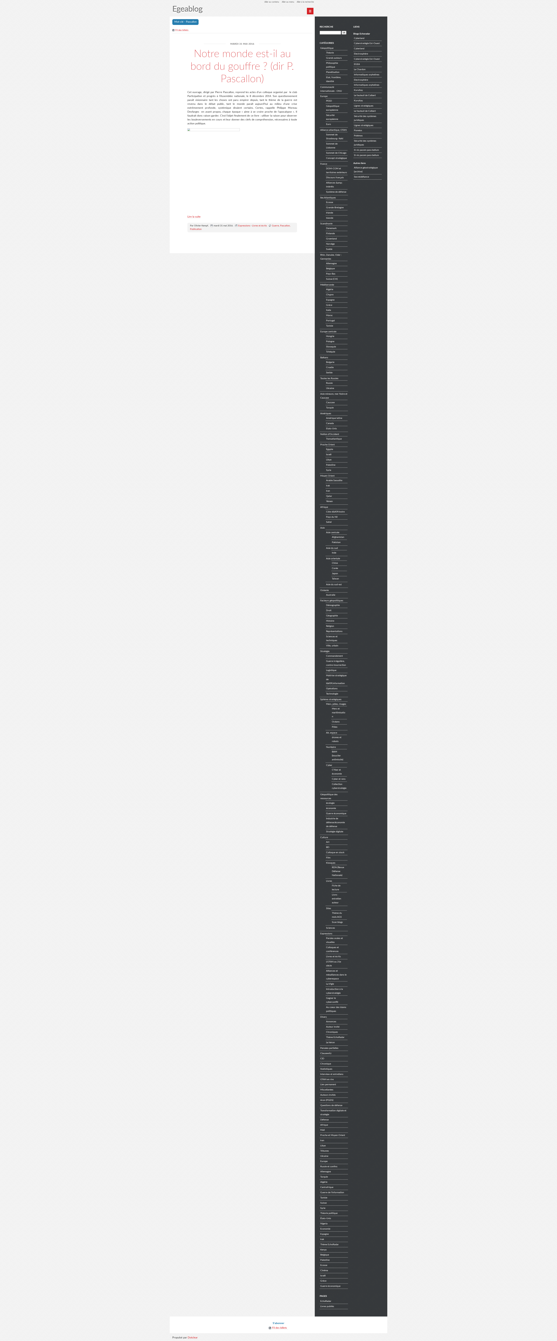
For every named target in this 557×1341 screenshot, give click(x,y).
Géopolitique (326, 48)
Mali (322, 1130)
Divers (323, 1017)
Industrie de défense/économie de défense (335, 822)
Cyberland (359, 38)
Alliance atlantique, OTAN (333, 130)
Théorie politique (329, 1213)
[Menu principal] (310, 11)
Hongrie (330, 336)
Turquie (330, 408)
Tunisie (329, 326)
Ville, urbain (332, 645)
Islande (329, 218)
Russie (329, 383)
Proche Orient (327, 444)
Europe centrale (328, 331)
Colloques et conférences (332, 949)
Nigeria (324, 1223)
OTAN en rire (327, 1079)
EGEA (357, 64)
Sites (328, 908)
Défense (324, 1120)
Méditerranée (327, 285)
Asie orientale (333, 558)
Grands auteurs (334, 58)
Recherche (326, 27)
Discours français (335, 177)
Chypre (329, 294)
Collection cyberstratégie (339, 786)
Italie (328, 310)
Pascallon (285, 225)
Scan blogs (337, 922)
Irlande (329, 213)
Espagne (330, 300)
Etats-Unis (331, 428)
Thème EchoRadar (335, 1037)
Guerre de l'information (332, 1192)
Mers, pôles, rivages (336, 704)
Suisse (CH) (332, 279)
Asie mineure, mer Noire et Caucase (333, 396)
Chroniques (332, 1032)
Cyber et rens (339, 779)
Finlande (330, 233)
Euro (328, 124)
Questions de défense (331, 1105)
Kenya (323, 1250)
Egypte (329, 449)
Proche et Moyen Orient (332, 1135)
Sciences (330, 928)
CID (322, 1058)
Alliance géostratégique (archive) (366, 170)
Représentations (334, 631)
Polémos (358, 135)
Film (328, 858)
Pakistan (336, 542)
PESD (329, 101)
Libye (328, 460)
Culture (324, 837)
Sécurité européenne (332, 117)
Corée (335, 568)
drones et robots (336, 739)
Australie (330, 595)
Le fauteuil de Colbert (365, 95)
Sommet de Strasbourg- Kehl (334, 136)
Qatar (329, 496)
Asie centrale (332, 532)
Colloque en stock (335, 852)
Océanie (324, 590)
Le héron (330, 1042)
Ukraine (330, 388)
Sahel (329, 522)
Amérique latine (334, 418)
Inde (334, 553)
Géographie (332, 615)
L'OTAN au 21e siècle (333, 964)
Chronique (325, 1064)
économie (331, 808)
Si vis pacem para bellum (366, 150)
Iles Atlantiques (328, 198)
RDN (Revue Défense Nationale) (338, 871)
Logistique (331, 670)
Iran (328, 491)
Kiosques (330, 863)
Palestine (330, 465)
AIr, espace (331, 733)
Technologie (332, 694)
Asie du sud (332, 548)
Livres (329, 881)
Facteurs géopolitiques (331, 600)
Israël (328, 454)
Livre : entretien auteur (336, 899)
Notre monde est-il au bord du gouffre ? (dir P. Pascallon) (242, 66)
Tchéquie (330, 352)
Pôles (334, 727)
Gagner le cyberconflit (332, 1000)
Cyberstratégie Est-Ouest (367, 43)
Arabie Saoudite (334, 480)
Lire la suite (194, 217)
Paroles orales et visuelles (334, 940)
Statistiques (326, 1069)
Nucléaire (331, 747)
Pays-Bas (330, 274)
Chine (335, 563)
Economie (325, 1229)
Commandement (334, 656)
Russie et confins (328, 1166)
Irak (328, 485)
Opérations (332, 688)
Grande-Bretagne (335, 207)
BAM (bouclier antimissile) (337, 756)
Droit (328, 610)
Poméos (358, 130)
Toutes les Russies (329, 378)
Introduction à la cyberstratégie (334, 991)
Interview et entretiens (331, 1074)
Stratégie (324, 651)
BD (327, 847)
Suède (329, 249)
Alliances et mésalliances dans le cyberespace (336, 975)
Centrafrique (326, 1187)
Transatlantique (334, 439)
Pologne (330, 341)
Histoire (330, 621)
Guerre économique (336, 813)
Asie (322, 528)
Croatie (330, 367)
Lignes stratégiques (363, 106)
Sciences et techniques (332, 638)
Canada (330, 423)
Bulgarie (330, 362)
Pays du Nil (332, 517)
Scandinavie (326, 223)
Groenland (331, 239)
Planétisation (332, 72)
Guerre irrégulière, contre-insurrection (336, 663)
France (323, 164)
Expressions (244, 225)
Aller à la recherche (305, 2)
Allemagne (331, 263)
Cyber (329, 765)
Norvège (330, 244)
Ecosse (329, 202)
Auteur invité (332, 1027)
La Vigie (330, 984)
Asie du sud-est (334, 584)
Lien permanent (328, 1084)
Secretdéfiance (361, 177)
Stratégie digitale (334, 831)
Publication (196, 229)
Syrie (328, 470)
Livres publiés (327, 1306)
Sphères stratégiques (330, 699)
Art (327, 842)
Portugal (330, 320)
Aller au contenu (271, 2)
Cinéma (324, 1270)
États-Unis (325, 1218)
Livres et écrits (259, 225)
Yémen (329, 501)
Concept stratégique (336, 158)
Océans (336, 722)
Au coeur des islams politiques (336, 1009)
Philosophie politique (332, 65)
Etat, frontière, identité (333, 79)
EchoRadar (325, 1301)
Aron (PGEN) (326, 1100)
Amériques (325, 413)
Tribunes (324, 1151)
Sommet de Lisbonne (332, 146)
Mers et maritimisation (338, 713)
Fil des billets (181, 30)
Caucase (330, 402)
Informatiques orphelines (366, 74)
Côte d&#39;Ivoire (335, 512)
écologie (330, 803)
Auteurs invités (328, 1095)
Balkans (324, 357)
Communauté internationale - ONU (331, 89)
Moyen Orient (327, 476)
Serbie (329, 372)
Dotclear (193, 1337)
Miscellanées (326, 1090)
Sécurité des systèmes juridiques (365, 118)
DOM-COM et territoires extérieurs (336, 170)
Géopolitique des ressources (329, 796)
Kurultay (358, 90)
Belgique (330, 268)
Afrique (324, 507)
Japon (335, 573)
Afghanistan (338, 537)
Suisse (323, 1203)
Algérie (329, 289)
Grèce (329, 305)
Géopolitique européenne (332, 108)
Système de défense (336, 192)
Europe (324, 96)
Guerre (275, 225)
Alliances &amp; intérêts (334, 185)
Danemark (331, 228)
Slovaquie (331, 347)
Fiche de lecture (336, 887)
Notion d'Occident (329, 434)
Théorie (330, 53)
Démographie (333, 605)
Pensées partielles (329, 1048)
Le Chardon (360, 69)
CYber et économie (337, 772)
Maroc (329, 315)
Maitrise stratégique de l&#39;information (336, 679)
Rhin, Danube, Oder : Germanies (331, 257)
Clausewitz (325, 1053)
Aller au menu (288, 2)
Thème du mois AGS (337, 915)
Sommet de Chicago (336, 153)
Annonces (331, 1021)
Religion (330, 626)
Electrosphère (361, 54)
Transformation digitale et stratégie (333, 1112)
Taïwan (335, 579)
